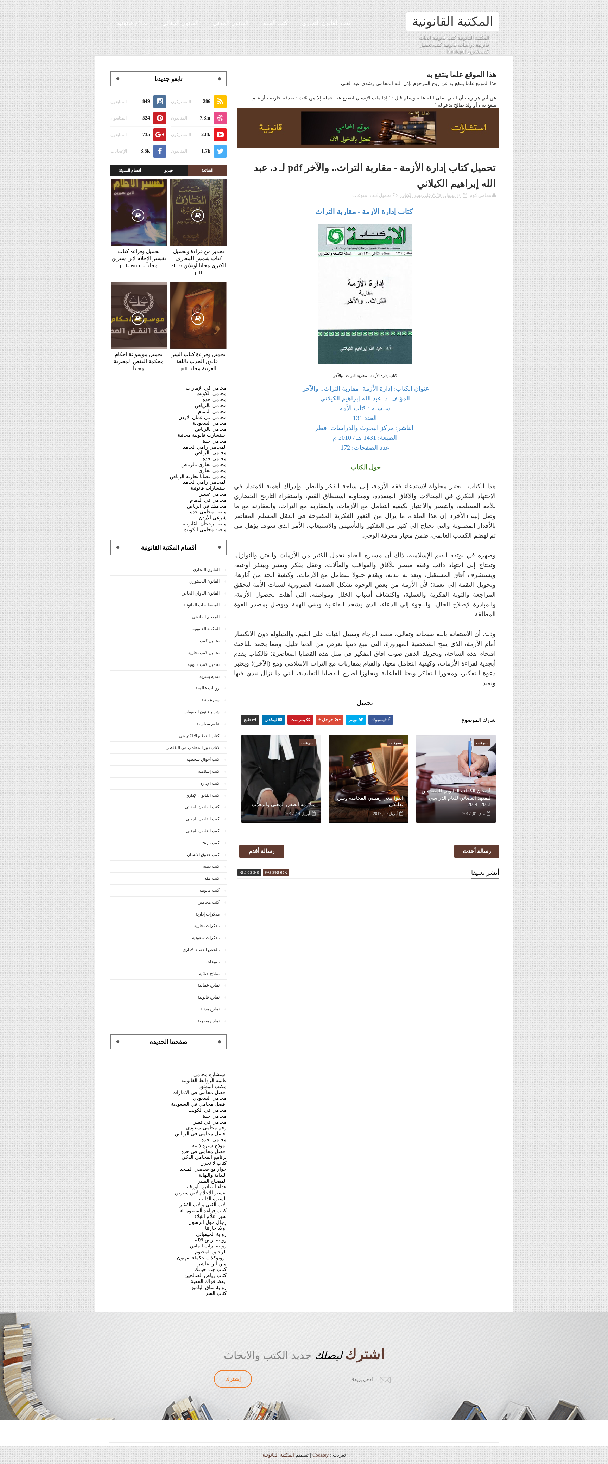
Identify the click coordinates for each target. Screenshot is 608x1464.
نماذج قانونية (132, 23)
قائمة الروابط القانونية (204, 1080)
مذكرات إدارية (208, 914)
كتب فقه (212, 878)
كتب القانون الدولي (203, 818)
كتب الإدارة (210, 783)
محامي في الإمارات (206, 388)
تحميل (365, 702)
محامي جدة (215, 399)
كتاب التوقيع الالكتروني (199, 735)
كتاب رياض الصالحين (205, 1275)
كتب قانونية (210, 890)
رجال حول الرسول (207, 1222)
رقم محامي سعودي (206, 1127)
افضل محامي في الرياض (201, 1133)
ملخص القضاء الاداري (201, 949)
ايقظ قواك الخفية (209, 1281)
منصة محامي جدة (208, 511)
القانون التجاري (206, 569)
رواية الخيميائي (211, 1234)
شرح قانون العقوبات (202, 711)
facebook (276, 872)
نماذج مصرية (209, 1021)
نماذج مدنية (210, 1009)
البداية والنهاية (212, 1175)
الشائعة (207, 170)
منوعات (359, 195)
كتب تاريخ (211, 842)
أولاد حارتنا (216, 1228)
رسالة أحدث (477, 851)
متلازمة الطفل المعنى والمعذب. (283, 804)
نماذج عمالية (209, 985)
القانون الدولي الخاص (201, 593)
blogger (249, 872)
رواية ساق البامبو (209, 1287)
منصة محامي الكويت (205, 529)
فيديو (169, 170)
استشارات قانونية (209, 488)
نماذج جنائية (209, 973)
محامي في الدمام (208, 500)
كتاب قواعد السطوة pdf (202, 1210)
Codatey (320, 1455)
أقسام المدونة (130, 170)
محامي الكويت (211, 393)
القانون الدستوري (204, 581)
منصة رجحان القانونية (205, 523)
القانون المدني (231, 23)
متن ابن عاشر (212, 1263)
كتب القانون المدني (203, 830)
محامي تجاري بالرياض (204, 464)
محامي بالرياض (211, 405)
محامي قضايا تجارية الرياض (198, 476)
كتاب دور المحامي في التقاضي (193, 747)
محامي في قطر (210, 1122)
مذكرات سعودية (206, 937)
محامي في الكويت (207, 1110)
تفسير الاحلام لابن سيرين (201, 1192)
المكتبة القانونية (452, 21)
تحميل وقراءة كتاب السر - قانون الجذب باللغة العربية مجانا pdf (199, 361)
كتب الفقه (275, 23)
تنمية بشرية (210, 676)
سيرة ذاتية (211, 700)
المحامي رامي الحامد (205, 447)
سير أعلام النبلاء (210, 1216)
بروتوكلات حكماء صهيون (202, 1257)
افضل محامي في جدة (204, 1151)
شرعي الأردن (213, 517)
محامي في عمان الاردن (202, 417)
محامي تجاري (212, 470)
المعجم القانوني (206, 617)
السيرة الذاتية (213, 1198)
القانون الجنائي (180, 23)
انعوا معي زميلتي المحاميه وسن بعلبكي (370, 801)
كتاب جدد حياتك (211, 1269)
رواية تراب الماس (208, 1245)
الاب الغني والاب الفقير (203, 1204)
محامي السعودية (209, 423)
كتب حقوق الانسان (203, 854)
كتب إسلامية (209, 771)
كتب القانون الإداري (203, 795)
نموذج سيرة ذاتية (209, 1145)
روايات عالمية (208, 688)
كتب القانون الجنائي (202, 806)
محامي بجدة (214, 1139)
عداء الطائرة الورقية (206, 1186)
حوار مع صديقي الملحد (203, 1169)
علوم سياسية (208, 723)
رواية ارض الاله (211, 1240)
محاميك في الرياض (207, 506)
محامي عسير (213, 494)
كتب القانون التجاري (326, 23)
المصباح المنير (212, 1181)
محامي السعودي (210, 1098)
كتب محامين (209, 902)
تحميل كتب (380, 195)
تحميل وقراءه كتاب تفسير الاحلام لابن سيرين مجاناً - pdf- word (139, 258)
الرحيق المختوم (211, 1251)
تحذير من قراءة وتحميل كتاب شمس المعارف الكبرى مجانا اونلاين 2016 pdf (198, 262)
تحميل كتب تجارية (204, 652)
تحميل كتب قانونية (204, 664)
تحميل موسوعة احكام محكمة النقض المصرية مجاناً (139, 361)
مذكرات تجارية (207, 925)
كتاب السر (216, 1293)
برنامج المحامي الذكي (204, 1157)
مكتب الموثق (213, 1086)
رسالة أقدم (262, 851)
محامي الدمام (212, 411)
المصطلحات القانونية (201, 605)
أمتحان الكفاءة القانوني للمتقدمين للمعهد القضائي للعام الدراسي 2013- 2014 (456, 797)
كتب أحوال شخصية (203, 759)
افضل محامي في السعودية (199, 1104)
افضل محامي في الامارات (199, 1092)
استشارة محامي (210, 1074)
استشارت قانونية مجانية (202, 435)
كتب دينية (211, 866)
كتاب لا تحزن (213, 1163)
